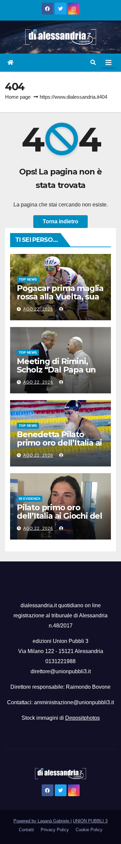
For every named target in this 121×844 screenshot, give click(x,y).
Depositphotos (82, 718)
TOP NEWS (28, 279)
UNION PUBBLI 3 (90, 820)
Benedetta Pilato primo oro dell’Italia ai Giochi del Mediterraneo (59, 446)
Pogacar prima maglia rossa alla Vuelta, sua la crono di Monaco (60, 296)
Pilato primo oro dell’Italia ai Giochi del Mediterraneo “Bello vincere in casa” (59, 520)
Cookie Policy (89, 829)
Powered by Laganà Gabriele (42, 820)
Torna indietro (60, 221)
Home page (18, 97)
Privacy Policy (55, 829)
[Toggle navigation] (108, 63)
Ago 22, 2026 (38, 309)
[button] (93, 62)
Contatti (26, 829)
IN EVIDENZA (29, 498)
